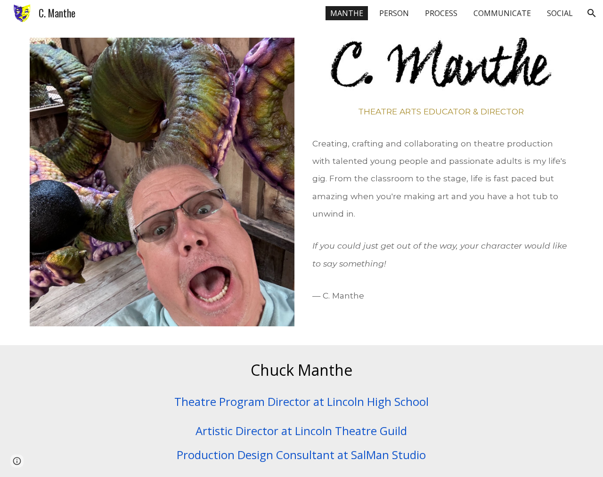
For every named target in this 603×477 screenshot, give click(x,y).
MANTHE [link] (346, 13)
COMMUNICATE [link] (502, 13)
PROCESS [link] (441, 13)
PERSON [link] (394, 13)
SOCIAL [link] (560, 13)
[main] (441, 215)
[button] (591, 13)
